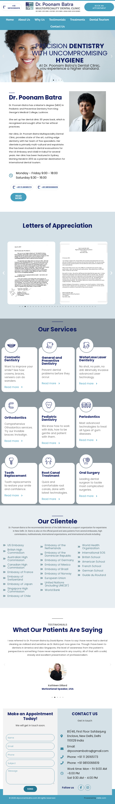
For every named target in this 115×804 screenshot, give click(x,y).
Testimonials (57, 19)
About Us (24, 19)
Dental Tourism (99, 19)
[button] (3, 56)
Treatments (77, 19)
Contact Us (57, 26)
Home (10, 19)
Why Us (40, 19)
